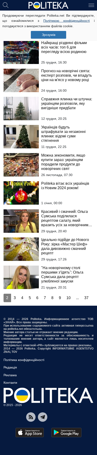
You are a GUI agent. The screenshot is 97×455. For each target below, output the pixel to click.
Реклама (10, 375)
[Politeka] (48, 5)
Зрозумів (48, 35)
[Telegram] (42, 417)
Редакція (10, 367)
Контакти (10, 382)
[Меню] (91, 5)
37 (86, 298)
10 (68, 298)
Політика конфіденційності (24, 360)
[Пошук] (5, 5)
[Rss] (31, 417)
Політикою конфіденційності (66, 21)
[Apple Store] (29, 432)
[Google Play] (66, 432)
